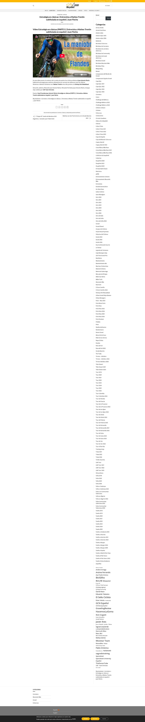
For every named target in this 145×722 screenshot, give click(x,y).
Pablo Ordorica (102, 648)
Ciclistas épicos (101, 587)
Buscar (97, 15)
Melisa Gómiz (101, 638)
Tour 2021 (99, 377)
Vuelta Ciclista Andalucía (103, 561)
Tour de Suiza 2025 (101, 438)
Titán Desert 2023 (101, 369)
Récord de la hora (101, 335)
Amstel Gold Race (101, 30)
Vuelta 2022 (99, 521)
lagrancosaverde (102, 627)
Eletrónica (99, 171)
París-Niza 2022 (100, 308)
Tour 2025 (99, 388)
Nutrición (98, 285)
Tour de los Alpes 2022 (102, 412)
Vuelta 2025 (99, 529)
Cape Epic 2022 (100, 86)
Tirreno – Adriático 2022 (102, 359)
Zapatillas (98, 564)
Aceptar (86, 718)
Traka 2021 (99, 452)
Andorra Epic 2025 (101, 35)
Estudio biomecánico (102, 186)
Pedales (98, 322)
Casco (97, 97)
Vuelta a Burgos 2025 (102, 548)
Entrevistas (99, 184)
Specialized (100, 656)
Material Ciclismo (94, 10)
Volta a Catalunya (101, 486)
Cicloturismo (99, 116)
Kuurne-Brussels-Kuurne (103, 245)
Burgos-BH (98, 583)
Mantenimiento (100, 261)
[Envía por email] (62, 107)
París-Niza (99, 306)
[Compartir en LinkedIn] (67, 107)
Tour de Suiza (100, 433)
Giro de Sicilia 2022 (101, 221)
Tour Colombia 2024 (101, 396)
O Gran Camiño (100, 287)
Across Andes (100, 27)
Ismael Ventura (100, 619)
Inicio (46, 10)
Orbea (105, 643)
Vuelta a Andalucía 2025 (102, 532)
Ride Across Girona (101, 338)
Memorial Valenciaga (102, 271)
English (95, 1)
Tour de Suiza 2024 (101, 436)
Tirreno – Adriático (101, 356)
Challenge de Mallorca (102, 100)
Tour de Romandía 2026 (102, 430)
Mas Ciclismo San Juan (101, 635)
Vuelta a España (100, 550)
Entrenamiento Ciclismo (103, 177)
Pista (85, 10)
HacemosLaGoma (104, 611)
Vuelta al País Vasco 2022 (103, 558)
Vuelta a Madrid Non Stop (103, 553)
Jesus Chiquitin (99, 624)
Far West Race (100, 189)
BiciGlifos (100, 577)
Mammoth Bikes (101, 631)
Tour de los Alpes (101, 409)
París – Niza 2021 (100, 300)
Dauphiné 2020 (100, 161)
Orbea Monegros (101, 298)
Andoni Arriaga (101, 570)
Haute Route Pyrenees (102, 231)
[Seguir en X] (108, 1)
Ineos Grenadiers (100, 617)
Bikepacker (107, 581)
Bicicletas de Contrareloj (103, 53)
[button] (102, 1)
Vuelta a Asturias (100, 534)
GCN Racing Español (101, 606)
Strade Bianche (100, 351)
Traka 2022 (99, 454)
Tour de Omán (100, 415)
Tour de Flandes (100, 399)
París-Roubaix (100, 319)
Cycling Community (101, 589)
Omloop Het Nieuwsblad (103, 293)
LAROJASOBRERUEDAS (102, 629)
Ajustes (104, 718)
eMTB (97, 174)
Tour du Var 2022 (101, 444)
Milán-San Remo (100, 277)
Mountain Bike (72, 10)
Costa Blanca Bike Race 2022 (104, 153)
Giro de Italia (99, 216)
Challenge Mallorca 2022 (103, 102)
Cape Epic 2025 (100, 89)
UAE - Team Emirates (102, 665)
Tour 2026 (99, 391)
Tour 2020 (99, 375)
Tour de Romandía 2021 (102, 428)
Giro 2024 (98, 208)
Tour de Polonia (100, 420)
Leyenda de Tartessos (102, 250)
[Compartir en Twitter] (59, 107)
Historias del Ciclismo (102, 234)
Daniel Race (100, 591)
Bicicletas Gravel (100, 61)
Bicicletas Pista (100, 66)
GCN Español (102, 603)
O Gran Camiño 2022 (102, 290)
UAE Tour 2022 (100, 468)
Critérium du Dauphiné (102, 155)
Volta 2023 (99, 481)
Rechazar (95, 718)
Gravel (80, 10)
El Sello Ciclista (103, 597)
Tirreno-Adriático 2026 (102, 361)
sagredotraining (103, 653)
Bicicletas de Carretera (102, 46)
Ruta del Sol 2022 (101, 348)
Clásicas (65, 14)
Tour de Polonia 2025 (102, 422)
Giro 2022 (98, 202)
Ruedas (98, 343)
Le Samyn (98, 247)
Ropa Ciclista (99, 340)
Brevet (98, 71)
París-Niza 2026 (100, 316)
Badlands (98, 41)
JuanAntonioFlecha (76, 112)
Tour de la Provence (101, 404)
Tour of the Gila (100, 446)
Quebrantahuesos (101, 327)
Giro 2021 (98, 200)
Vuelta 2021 (99, 518)
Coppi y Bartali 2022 (101, 145)
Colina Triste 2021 (101, 129)
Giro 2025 (98, 210)
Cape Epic (98, 81)
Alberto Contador (99, 567)
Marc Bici (99, 633)
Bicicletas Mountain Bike (103, 63)
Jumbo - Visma (108, 624)
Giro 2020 (98, 197)
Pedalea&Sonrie (99, 651)
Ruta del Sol (99, 346)
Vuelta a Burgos (100, 542)
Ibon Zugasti (101, 615)
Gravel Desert (100, 226)
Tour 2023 (99, 383)
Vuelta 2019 (99, 513)
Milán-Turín (99, 279)
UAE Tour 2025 (100, 470)
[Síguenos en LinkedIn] (111, 1)
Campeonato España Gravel (104, 78)
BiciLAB (99, 581)
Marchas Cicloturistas (102, 266)
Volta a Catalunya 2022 (102, 489)
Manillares (99, 258)
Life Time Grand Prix (101, 255)
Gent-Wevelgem (100, 194)
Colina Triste (99, 126)
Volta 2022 (99, 478)
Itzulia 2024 (99, 237)
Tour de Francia (100, 401)
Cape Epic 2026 (100, 92)
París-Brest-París (100, 303)
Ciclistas (98, 110)
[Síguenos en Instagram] (107, 1)
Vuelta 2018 (99, 510)
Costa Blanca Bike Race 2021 (104, 150)
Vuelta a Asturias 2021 (102, 537)
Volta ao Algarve (100, 496)
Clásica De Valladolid (102, 121)
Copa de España (100, 137)
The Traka (98, 354)
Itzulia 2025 (99, 239)
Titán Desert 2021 (101, 367)
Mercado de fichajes (101, 274)
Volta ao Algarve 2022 (102, 499)
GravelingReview (103, 608)
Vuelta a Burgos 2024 (102, 545)
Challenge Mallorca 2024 (103, 105)
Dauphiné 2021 (100, 163)
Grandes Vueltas (61, 10)
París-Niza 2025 (100, 314)
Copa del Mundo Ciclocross (103, 139)
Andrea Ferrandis (103, 572)
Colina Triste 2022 (101, 131)
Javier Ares (101, 621)
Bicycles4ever (70, 24)
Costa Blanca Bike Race (102, 147)
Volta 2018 (99, 475)
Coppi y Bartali (100, 142)
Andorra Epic (99, 33)
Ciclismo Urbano (100, 108)
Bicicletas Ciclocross (101, 43)
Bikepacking (99, 69)
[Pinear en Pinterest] (65, 107)
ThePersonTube (102, 663)
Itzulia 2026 (99, 242)
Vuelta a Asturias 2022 (102, 540)
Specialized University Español (103, 660)
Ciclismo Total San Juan (102, 585)
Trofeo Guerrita (100, 460)
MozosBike (99, 643)
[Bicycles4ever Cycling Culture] (72, 5)
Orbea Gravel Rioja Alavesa (103, 295)
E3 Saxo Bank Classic (101, 169)
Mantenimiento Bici (101, 263)
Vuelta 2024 (99, 526)
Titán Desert (99, 364)
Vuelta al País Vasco (101, 556)
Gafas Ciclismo (100, 192)
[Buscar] (33, 5)
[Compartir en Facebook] (56, 107)
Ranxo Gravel (99, 332)
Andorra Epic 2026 (101, 38)
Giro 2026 (98, 213)
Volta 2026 (99, 483)
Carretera (52, 10)
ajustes (74, 719)
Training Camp (100, 449)
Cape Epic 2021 (100, 84)
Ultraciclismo (99, 473)
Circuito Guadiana (101, 118)
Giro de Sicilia (100, 218)
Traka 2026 (99, 457)
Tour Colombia (100, 393)
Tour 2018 (99, 372)
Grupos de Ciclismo (101, 229)
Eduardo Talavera (102, 594)
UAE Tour (98, 462)
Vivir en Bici (98, 667)
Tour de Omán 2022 (101, 417)
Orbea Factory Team (100, 645)
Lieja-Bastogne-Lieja (101, 253)
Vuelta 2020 (99, 516)
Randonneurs (100, 330)
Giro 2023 (98, 205)
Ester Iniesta (100, 600)
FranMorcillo (108, 600)
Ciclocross (99, 113)
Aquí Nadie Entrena (102, 575)
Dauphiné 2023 (100, 166)
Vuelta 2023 (99, 524)
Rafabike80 (107, 651)
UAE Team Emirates (48, 90)
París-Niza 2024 (100, 311)
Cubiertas (98, 158)
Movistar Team (103, 640)
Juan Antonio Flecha (83, 80)
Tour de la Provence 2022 (103, 407)
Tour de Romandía (101, 425)
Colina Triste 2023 (101, 134)
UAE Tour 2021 (100, 465)
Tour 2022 (99, 380)
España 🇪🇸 (90, 1)
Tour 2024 (99, 385)
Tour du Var (99, 441)
